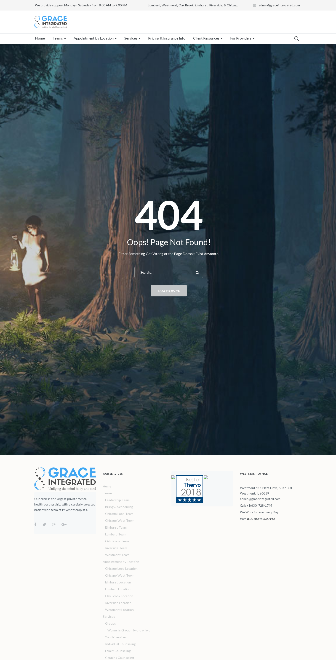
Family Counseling (118, 651)
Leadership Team (117, 500)
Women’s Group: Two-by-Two (128, 630)
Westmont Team (117, 555)
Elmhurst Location (118, 582)
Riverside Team (116, 548)
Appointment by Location (121, 562)
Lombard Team (115, 534)
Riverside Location (118, 603)
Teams (107, 493)
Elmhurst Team (116, 527)
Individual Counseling (120, 644)
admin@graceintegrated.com (279, 5)
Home (107, 486)
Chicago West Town (119, 520)
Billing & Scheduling (119, 507)
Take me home (169, 290)
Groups (110, 623)
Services (109, 616)
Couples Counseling (119, 658)
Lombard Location (118, 589)
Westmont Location (119, 610)
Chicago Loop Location (121, 568)
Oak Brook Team (117, 541)
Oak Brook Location (119, 596)
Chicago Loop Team (119, 514)
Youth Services (116, 637)
